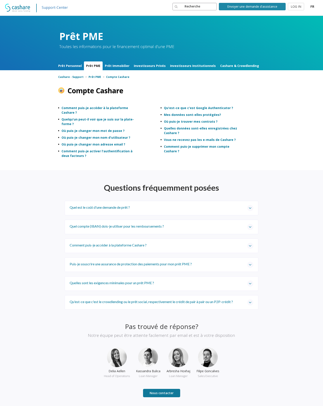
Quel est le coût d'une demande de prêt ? (100, 207)
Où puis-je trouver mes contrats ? (191, 121)
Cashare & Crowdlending (239, 66)
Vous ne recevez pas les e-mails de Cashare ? (200, 140)
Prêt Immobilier (117, 66)
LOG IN (296, 6)
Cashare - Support (70, 77)
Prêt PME (93, 66)
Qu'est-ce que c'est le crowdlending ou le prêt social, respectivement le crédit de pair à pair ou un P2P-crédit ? (151, 302)
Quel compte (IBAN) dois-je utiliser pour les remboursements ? (117, 226)
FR (312, 6)
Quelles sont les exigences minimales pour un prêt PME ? (112, 283)
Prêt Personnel (70, 66)
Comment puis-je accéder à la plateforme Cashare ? (108, 245)
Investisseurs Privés (150, 66)
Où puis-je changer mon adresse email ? (93, 144)
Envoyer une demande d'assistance (252, 6)
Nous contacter (162, 393)
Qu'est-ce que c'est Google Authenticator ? (198, 108)
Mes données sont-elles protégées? (192, 115)
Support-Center (55, 7)
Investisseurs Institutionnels (193, 66)
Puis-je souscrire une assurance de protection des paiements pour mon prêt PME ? (131, 264)
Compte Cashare (117, 77)
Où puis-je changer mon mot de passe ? (93, 131)
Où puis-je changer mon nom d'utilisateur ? (96, 137)
